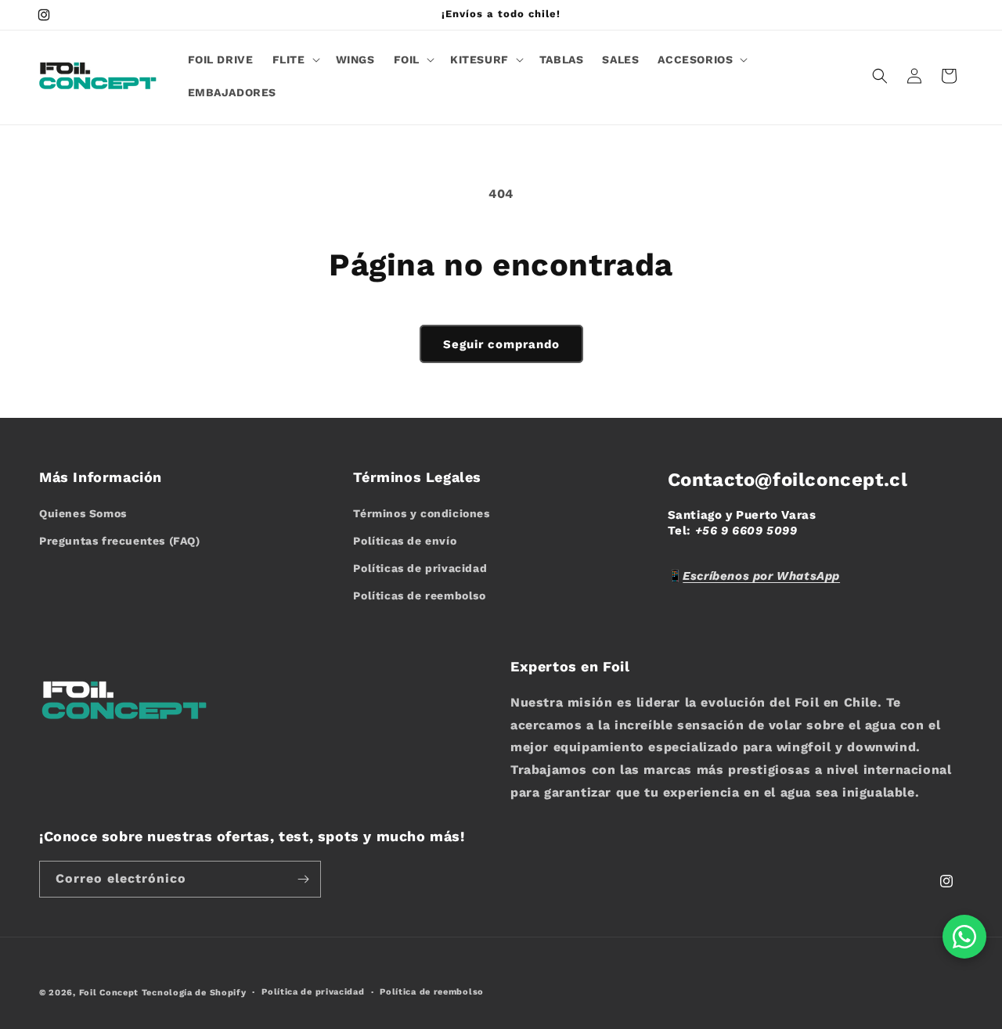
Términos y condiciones (421, 513)
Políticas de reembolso (419, 595)
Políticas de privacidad (420, 568)
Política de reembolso (432, 992)
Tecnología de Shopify (194, 993)
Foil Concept (110, 993)
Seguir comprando (501, 344)
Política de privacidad (312, 992)
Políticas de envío (404, 540)
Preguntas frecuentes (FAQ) (119, 540)
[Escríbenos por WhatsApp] (964, 937)
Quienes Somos (83, 513)
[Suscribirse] (303, 879)
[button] (294, 59)
